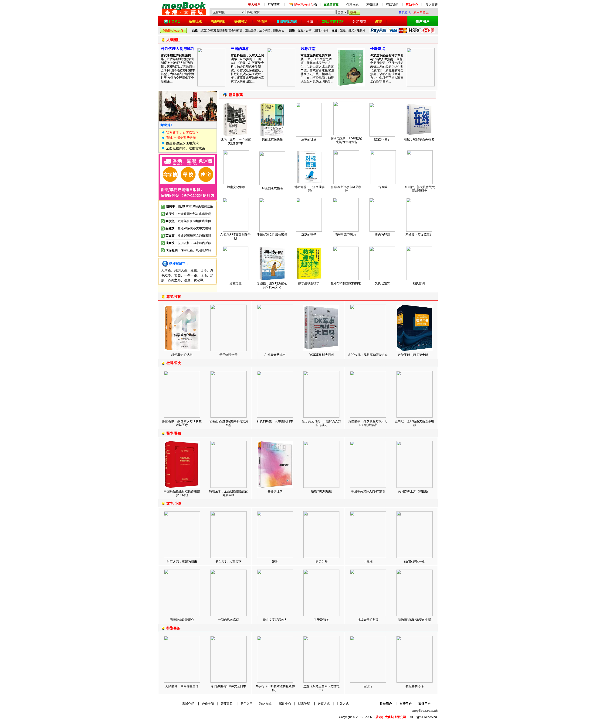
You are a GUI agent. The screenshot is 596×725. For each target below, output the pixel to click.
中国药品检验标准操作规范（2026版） (182, 493)
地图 (177, 275)
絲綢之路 (174, 280)
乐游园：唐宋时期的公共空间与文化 (272, 285)
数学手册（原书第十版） (414, 355)
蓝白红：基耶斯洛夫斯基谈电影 (414, 423)
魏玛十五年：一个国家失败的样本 (235, 141)
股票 (193, 270)
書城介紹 (188, 703)
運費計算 (372, 4)
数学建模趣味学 (308, 283)
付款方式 (352, 4)
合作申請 (208, 703)
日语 (203, 270)
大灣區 (166, 270)
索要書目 (227, 703)
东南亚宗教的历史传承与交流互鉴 (228, 423)
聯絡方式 (265, 703)
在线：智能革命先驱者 (419, 139)
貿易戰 (198, 280)
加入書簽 (432, 4)
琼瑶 (203, 275)
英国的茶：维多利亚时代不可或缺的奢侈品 (368, 423)
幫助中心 (285, 703)
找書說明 (304, 703)
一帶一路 (190, 275)
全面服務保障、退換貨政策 (185, 148)
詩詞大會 (180, 270)
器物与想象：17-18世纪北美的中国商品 (346, 140)
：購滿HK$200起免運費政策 (189, 206)
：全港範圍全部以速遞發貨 (188, 214)
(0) (305, 4)
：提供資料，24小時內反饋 (193, 243)
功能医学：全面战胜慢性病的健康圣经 (228, 493)
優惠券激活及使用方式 (182, 143)
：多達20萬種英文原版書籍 (188, 235)
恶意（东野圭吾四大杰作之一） (321, 688)
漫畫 (187, 280)
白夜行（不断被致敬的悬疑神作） (275, 688)
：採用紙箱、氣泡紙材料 (194, 250)
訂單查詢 (274, 4)
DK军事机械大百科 (321, 355)
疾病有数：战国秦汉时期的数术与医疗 (182, 423)
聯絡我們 (392, 4)
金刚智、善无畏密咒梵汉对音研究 (420, 188)
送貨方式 (324, 703)
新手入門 (246, 703)
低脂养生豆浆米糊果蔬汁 (346, 188)
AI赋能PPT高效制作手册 (235, 236)
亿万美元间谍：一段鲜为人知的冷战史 (321, 423)
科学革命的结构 (182, 355)
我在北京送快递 (272, 139)
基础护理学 (275, 491)
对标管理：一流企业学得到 (309, 188)
